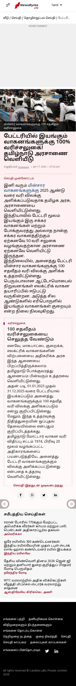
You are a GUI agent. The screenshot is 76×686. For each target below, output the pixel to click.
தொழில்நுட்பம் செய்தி (39, 18)
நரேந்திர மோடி (15, 573)
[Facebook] (20, 495)
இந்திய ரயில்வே (17, 553)
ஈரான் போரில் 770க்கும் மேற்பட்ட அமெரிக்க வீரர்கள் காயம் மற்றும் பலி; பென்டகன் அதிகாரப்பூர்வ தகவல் (35, 526)
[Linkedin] (55, 495)
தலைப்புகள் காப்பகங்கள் (48, 642)
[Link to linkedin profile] (56, 651)
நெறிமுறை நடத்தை (17, 636)
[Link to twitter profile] (47, 651)
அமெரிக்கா (13, 534)
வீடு (6, 18)
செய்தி (16, 18)
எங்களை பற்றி (14, 619)
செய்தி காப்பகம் (14, 642)
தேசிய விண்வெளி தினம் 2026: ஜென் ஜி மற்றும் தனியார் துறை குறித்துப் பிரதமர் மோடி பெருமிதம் (37, 565)
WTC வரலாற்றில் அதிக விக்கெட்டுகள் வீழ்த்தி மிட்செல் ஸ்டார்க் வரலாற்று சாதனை (35, 584)
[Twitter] (44, 495)
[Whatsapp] (32, 495)
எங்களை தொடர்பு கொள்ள (22, 631)
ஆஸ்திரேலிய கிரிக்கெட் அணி (28, 592)
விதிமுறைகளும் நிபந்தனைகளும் (27, 625)
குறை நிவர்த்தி (46, 636)
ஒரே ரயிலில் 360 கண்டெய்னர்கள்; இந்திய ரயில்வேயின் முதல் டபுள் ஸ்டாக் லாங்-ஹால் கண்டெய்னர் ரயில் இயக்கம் (37, 546)
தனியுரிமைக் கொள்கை (46, 619)
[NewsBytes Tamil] (26, 5)
